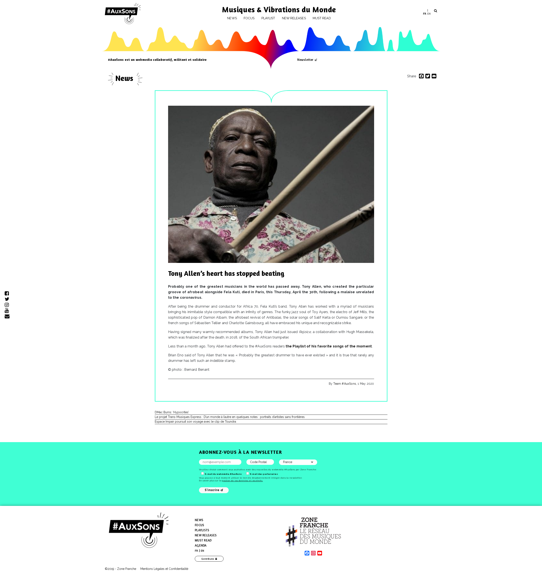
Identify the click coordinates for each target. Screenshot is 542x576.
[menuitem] (424, 13)
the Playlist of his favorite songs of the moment (329, 346)
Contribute (207, 558)
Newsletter (305, 59)
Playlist (268, 18)
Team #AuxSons (344, 383)
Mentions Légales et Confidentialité (164, 568)
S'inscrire (212, 490)
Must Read (322, 18)
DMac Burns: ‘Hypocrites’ (172, 412)
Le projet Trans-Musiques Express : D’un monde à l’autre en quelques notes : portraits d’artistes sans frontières (230, 417)
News (232, 18)
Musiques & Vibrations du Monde (279, 9)
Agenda (201, 545)
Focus (249, 18)
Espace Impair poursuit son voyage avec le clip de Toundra (195, 421)
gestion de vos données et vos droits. (242, 480)
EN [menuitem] (429, 13)
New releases (294, 18)
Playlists (202, 530)
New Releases (206, 535)
